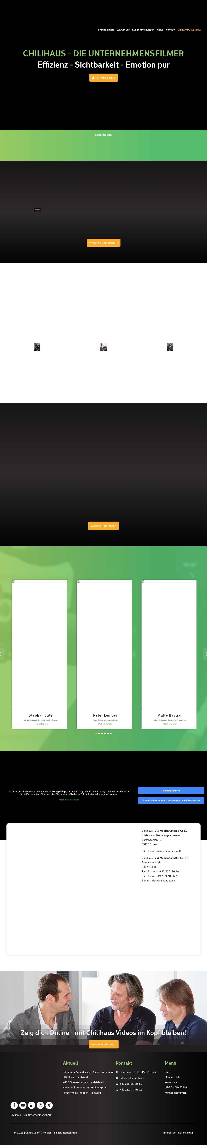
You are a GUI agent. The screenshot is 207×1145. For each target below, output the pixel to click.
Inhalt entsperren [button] (171, 790)
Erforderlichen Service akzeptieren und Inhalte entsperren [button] (171, 800)
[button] (39, 654)
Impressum (169, 1132)
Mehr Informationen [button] (69, 799)
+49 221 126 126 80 (131, 1083)
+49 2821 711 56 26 (131, 1089)
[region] (103, 656)
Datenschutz (185, 1132)
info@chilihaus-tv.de (132, 1078)
